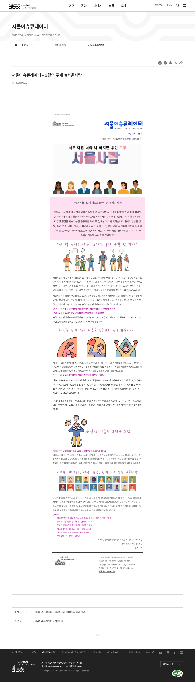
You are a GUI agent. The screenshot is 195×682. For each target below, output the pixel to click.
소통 (111, 6)
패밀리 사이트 (169, 664)
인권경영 (33, 652)
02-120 (80, 666)
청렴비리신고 (96, 652)
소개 (123, 6)
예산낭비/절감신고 (114, 652)
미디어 (97, 6)
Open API (150, 652)
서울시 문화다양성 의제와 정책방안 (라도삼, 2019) (83, 375)
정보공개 (159, 5)
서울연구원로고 (23, 5)
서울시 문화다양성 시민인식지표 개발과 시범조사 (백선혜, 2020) (89, 308)
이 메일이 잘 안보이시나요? (62, 114)
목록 (97, 635)
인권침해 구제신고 (133, 652)
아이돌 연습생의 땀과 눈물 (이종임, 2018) (73, 532)
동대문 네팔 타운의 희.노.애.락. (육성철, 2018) (75, 525)
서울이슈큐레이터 (96, 46)
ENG (169, 5)
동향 (83, 6)
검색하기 (177, 5)
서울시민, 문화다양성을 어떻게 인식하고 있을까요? (83, 312)
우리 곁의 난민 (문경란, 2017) (68, 536)
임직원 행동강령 (18, 652)
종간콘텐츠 (60, 46)
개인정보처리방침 (48, 652)
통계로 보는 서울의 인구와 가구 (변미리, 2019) (75, 521)
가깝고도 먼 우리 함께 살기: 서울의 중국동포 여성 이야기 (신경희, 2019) (84, 518)
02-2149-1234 (55, 666)
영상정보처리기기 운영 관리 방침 (73, 652)
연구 (71, 6)
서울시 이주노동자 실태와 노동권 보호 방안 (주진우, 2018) (84, 451)
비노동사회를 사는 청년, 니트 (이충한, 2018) (74, 529)
